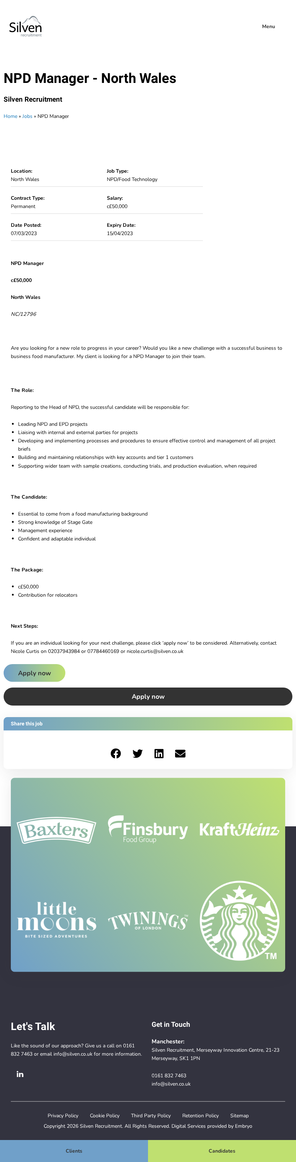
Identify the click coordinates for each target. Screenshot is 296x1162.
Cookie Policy (104, 1115)
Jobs (27, 116)
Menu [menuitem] (268, 26)
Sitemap (239, 1115)
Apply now (34, 673)
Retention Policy (200, 1115)
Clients (74, 1150)
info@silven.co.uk (72, 1053)
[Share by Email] (180, 754)
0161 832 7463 (169, 1075)
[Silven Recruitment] (25, 26)
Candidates (222, 1150)
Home (10, 116)
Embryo (243, 1126)
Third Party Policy (151, 1115)
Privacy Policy (63, 1115)
